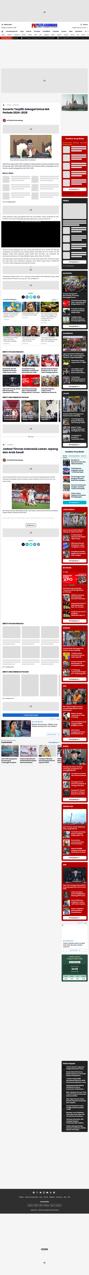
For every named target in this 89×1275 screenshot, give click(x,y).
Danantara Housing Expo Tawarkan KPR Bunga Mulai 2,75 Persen (31, 390)
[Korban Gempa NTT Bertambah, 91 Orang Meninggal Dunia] (74, 284)
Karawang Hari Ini (12, 31)
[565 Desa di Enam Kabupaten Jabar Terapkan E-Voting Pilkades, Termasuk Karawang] (66, 545)
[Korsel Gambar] (75, 102)
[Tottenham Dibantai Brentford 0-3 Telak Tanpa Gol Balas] (66, 379)
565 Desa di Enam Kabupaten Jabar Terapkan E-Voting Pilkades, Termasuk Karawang (78, 545)
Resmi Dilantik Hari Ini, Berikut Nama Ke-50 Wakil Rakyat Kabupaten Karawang (76, 1074)
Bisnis (53, 35)
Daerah (28, 31)
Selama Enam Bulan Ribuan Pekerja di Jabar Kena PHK (73, 531)
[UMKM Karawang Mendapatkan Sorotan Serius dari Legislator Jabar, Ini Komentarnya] (66, 597)
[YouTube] (47, 1192)
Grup (43, 1210)
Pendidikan (46, 31)
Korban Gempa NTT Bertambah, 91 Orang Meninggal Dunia (71, 295)
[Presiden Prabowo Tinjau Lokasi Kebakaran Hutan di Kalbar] (50, 381)
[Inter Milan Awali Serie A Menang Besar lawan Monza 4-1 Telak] (66, 371)
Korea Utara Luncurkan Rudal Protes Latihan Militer (77, 842)
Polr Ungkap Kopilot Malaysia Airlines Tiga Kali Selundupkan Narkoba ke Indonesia (48, 418)
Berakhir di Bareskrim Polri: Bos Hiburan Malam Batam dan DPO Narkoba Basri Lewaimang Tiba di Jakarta (78, 462)
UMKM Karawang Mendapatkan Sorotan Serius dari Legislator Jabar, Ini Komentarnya (78, 597)
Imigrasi (46, 35)
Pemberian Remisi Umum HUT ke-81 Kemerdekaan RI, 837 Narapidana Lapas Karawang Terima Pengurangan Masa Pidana (11, 418)
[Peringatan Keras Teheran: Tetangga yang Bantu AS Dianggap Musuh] (74, 757)
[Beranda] (4, 105)
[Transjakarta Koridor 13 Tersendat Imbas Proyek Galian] (66, 438)
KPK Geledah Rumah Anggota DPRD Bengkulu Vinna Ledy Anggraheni (78, 723)
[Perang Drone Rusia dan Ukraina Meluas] (66, 776)
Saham (59, 35)
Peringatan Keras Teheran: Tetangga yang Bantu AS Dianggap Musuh (73, 768)
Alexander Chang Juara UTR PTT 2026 (78, 361)
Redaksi (21, 1197)
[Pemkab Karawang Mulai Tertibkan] (66, 834)
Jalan (70, 31)
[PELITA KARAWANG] (44, 26)
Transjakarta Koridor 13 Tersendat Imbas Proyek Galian (77, 437)
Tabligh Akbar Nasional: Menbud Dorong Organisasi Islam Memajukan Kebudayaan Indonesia (78, 319)
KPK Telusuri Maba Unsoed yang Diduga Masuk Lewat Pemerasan (73, 708)
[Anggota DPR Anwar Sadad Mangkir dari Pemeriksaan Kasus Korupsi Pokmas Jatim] (30, 411)
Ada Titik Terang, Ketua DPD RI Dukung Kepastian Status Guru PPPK (11, 390)
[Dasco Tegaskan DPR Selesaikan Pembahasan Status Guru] (66, 911)
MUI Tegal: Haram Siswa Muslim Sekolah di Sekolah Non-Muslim (76, 1101)
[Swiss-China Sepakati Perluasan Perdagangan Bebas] (66, 495)
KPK (40, 35)
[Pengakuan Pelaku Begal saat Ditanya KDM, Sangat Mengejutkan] (66, 554)
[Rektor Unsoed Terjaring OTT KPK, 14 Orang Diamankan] (66, 716)
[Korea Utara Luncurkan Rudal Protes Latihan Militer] (66, 842)
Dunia (24, 35)
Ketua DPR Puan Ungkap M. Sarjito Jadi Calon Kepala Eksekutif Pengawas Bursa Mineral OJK (78, 902)
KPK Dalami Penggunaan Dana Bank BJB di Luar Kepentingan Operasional (78, 732)
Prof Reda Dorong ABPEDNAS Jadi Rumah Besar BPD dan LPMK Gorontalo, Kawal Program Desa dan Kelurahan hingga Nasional (30, 370)
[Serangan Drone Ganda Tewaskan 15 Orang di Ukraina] (66, 784)
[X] (23, 297)
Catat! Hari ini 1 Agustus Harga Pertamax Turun (75, 1068)
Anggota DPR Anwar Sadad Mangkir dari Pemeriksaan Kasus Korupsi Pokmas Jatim (30, 418)
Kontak (46, 1197)
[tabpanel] (75, 102)
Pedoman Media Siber (31, 1197)
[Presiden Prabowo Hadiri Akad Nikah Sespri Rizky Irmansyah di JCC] (66, 311)
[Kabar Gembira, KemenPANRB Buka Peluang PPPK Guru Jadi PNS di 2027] (66, 894)
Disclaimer (59, 1197)
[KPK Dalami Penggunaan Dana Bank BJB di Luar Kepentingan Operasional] (66, 732)
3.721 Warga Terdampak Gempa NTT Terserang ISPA (78, 672)
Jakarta (9, 35)
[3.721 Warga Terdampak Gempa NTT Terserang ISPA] (66, 672)
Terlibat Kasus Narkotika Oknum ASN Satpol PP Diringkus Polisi (77, 655)
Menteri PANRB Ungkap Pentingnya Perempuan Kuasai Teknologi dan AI (78, 850)
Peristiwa (37, 31)
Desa (22, 31)
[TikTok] (51, 1192)
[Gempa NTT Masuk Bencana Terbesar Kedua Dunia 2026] (66, 792)
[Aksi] (74, 817)
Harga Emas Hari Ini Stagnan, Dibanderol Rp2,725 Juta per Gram (78, 613)
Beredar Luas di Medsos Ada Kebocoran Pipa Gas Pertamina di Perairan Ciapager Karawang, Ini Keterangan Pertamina (75, 1114)
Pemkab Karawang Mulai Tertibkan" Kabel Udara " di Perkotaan (78, 833)
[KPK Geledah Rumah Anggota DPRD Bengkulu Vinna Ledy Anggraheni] (66, 724)
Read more (31, 525)
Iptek (83, 35)
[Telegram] (34, 297)
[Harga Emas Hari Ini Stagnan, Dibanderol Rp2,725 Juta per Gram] (66, 614)
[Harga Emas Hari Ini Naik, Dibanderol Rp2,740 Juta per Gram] (66, 606)
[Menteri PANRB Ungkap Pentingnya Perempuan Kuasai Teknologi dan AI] (66, 851)
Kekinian (46, 1205)
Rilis (69, 1197)
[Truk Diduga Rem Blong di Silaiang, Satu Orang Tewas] (66, 421)
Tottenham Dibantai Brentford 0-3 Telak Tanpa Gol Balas (78, 379)
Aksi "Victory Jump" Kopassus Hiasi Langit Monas (74, 828)
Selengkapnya (53, 718)
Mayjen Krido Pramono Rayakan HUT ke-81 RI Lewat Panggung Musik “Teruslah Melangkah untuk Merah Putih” (49, 370)
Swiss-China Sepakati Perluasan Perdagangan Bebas (78, 495)
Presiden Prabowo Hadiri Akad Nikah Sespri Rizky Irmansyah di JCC (78, 310)
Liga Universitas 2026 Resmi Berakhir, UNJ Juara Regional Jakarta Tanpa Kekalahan (63, 38)
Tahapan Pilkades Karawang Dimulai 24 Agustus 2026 (47, 736)
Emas (72, 35)
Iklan (65, 1197)
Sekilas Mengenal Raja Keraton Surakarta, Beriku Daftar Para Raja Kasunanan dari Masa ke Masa (76, 1128)
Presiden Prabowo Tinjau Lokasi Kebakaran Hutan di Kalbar (48, 390)
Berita (36, 1205)
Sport (52, 1205)
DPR (36, 35)
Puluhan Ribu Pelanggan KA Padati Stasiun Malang (73, 415)
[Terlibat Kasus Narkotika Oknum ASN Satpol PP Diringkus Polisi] (66, 656)
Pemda (63, 31)
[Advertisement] (44, 53)
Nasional (16, 35)
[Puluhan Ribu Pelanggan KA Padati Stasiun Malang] (74, 404)
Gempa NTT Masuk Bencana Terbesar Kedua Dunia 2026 (78, 792)
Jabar (3, 35)
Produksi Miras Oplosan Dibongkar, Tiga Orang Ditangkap (78, 537)
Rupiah (66, 35)
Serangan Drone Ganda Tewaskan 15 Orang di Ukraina (78, 783)
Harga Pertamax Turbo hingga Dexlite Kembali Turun (75, 1107)
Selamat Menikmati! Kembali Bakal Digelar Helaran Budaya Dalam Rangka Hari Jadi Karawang (28, 736)
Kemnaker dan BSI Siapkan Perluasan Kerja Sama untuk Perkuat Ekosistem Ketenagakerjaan (10, 370)
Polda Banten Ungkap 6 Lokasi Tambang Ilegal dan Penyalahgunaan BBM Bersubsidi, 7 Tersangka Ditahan (78, 470)
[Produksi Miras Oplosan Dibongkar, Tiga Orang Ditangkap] (66, 537)
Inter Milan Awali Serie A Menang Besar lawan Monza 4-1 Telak (78, 370)
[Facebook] (27, 297)
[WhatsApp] (30, 297)
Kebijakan (52, 1197)
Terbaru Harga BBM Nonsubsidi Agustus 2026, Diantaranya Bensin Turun (76, 1080)
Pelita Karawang (53, 1210)
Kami (40, 1197)
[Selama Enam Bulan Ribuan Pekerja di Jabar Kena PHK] (74, 520)
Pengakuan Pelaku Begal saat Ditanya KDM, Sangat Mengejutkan (78, 553)
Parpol (30, 35)
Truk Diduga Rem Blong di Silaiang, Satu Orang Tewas (78, 420)
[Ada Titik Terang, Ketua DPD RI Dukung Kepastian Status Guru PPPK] (12, 381)
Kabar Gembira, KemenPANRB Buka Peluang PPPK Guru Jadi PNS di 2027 (78, 894)
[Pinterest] (54, 1192)
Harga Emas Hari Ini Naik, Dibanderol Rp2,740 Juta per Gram (78, 605)
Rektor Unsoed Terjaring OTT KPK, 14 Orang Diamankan (78, 715)
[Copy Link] (38, 297)
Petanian (56, 31)
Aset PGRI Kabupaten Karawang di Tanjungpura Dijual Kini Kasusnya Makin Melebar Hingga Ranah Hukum (9, 736)
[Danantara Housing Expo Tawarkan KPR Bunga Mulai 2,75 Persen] (31, 381)
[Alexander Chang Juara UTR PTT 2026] (66, 363)
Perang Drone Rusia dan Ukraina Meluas (78, 774)
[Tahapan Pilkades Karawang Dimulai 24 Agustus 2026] (47, 726)
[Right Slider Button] (87, 31)
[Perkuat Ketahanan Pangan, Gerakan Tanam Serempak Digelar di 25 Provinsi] (66, 487)
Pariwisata (78, 31)
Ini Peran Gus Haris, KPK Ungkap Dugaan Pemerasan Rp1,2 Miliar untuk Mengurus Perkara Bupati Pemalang (75, 1121)
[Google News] (40, 1192)
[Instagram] (44, 1192)
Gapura (30, 1205)
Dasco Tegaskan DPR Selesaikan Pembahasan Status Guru (77, 910)
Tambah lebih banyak (31, 691)
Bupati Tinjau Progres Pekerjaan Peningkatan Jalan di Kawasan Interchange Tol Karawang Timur (78, 429)
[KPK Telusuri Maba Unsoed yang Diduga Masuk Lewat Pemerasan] (74, 697)
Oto (78, 35)
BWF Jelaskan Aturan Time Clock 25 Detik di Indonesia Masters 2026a (76, 1094)
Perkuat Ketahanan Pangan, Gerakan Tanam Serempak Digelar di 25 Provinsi (78, 487)
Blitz (41, 1205)
